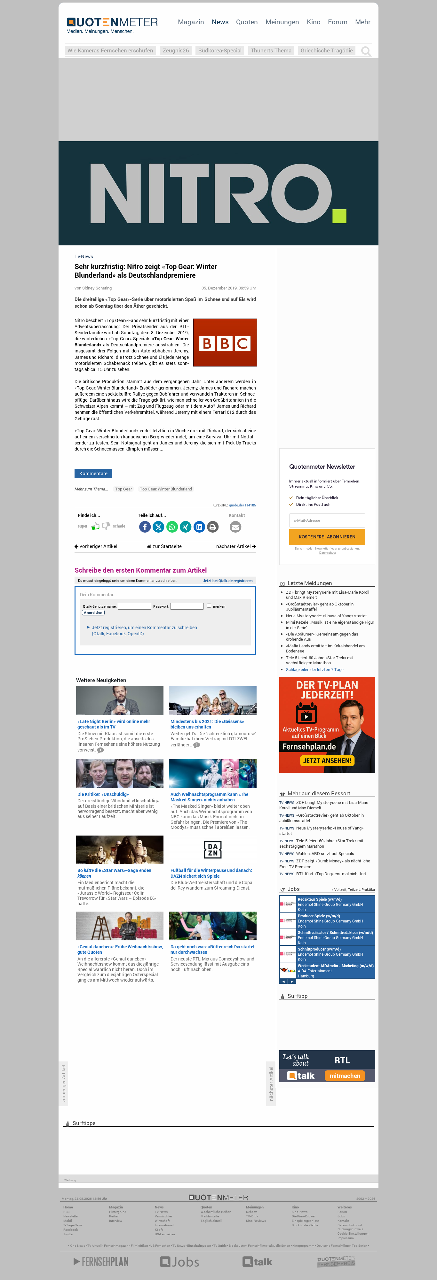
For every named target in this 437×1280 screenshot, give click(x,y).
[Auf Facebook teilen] (145, 527)
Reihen (114, 1216)
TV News (178, 1246)
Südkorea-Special (220, 50)
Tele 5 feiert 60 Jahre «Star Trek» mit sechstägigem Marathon (319, 660)
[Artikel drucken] (213, 527)
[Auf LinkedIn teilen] (199, 527)
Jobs (341, 1216)
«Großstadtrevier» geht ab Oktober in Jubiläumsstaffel (320, 606)
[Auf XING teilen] (186, 527)
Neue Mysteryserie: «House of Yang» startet (326, 616)
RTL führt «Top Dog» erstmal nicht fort (322, 873)
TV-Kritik (252, 1216)
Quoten (247, 21)
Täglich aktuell (211, 1221)
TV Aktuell (94, 1246)
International (164, 1225)
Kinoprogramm (303, 1246)
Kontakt (343, 1221)
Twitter (68, 1234)
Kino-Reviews (256, 1221)
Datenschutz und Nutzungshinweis (350, 1227)
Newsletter (70, 1216)
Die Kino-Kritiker (303, 1216)
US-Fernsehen (165, 1234)
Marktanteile (210, 1216)
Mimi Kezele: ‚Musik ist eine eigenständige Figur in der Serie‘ (330, 624)
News (220, 21)
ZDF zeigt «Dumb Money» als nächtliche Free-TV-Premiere (324, 863)
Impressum (346, 1238)
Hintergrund (117, 1212)
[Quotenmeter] (112, 25)
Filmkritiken (139, 1246)
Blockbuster (237, 1246)
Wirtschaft (162, 1221)
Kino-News (299, 1212)
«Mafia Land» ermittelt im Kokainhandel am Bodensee (325, 648)
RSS (66, 1212)
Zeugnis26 (176, 50)
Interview (115, 1221)
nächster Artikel (234, 546)
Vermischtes (163, 1216)
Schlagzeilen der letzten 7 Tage (315, 669)
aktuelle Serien (279, 1246)
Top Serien (359, 1246)
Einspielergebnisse (305, 1221)
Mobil (67, 1221)
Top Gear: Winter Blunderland (166, 488)
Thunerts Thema (271, 50)
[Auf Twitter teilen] (158, 527)
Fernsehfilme (257, 1246)
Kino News (77, 1246)
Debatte (251, 1212)
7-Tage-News (73, 1225)
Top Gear (123, 488)
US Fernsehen (160, 1246)
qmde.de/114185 (242, 505)
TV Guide (219, 1246)
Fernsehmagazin (116, 1246)
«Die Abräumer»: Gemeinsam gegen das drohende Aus (322, 636)
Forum (337, 21)
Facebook (70, 1230)
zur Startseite (166, 546)
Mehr (362, 21)
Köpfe (159, 1230)
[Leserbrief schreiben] (235, 527)
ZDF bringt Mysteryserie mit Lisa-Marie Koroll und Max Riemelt (327, 594)
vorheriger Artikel (97, 546)
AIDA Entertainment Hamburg (336, 970)
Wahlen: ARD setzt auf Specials (316, 853)
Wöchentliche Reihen (216, 1212)
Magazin (191, 21)
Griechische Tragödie (327, 50)
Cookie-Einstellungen (353, 1233)
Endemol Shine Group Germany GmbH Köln (330, 904)
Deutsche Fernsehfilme (333, 1246)
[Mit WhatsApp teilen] (172, 527)
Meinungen (282, 21)
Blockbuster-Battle (305, 1225)
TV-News (161, 1212)
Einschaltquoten (199, 1246)
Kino (314, 21)
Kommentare (93, 473)
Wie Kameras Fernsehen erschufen (110, 50)
